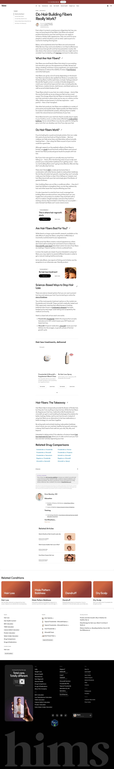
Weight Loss (72, 5)
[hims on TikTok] (65, 715)
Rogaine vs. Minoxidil (64, 458)
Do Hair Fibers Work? (19, 16)
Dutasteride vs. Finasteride (44, 449)
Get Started (63, 1)
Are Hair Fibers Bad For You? (21, 18)
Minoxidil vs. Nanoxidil (43, 461)
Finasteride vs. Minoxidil (43, 452)
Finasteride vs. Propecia (65, 452)
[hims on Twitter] (57, 715)
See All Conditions (8, 653)
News (77, 5)
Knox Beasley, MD (48, 23)
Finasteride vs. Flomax (64, 449)
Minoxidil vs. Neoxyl (64, 461)
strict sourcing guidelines (51, 477)
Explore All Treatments (48, 640)
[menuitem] (36, 6)
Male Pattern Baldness (41, 600)
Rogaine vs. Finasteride (43, 458)
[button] (57, 469)
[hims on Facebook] (52, 715)
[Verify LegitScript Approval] (54, 723)
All (36, 5)
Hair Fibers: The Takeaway (20, 23)
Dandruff (66, 600)
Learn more (57, 219)
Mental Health (64, 5)
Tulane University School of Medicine (65, 507)
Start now (45, 219)
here (71, 488)
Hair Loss (5, 600)
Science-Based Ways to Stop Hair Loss (23, 21)
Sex (39, 5)
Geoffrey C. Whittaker (48, 24)
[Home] (4, 6)
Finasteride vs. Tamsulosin (44, 455)
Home (37, 10)
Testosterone (45, 5)
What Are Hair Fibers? (19, 14)
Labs (51, 5)
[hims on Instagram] (61, 715)
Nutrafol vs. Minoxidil (64, 455)
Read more (47, 522)
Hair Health (56, 5)
